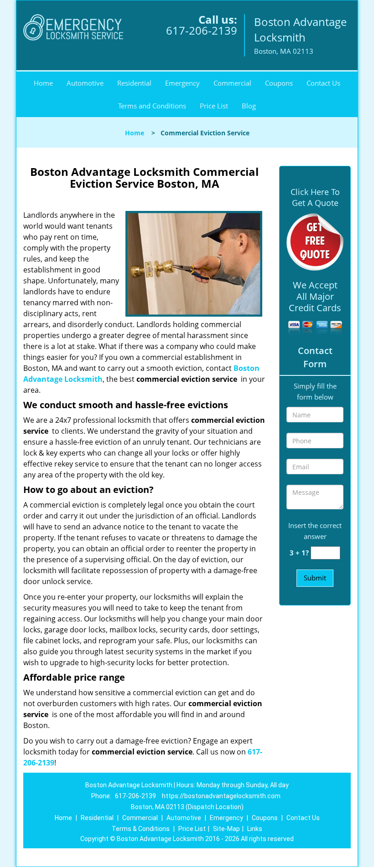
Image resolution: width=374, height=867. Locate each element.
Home (43, 82)
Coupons (279, 82)
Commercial (232, 82)
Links (254, 828)
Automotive (85, 82)
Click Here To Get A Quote (315, 197)
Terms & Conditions (141, 828)
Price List (214, 105)
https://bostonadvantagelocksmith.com (221, 796)
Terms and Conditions (152, 105)
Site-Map (226, 828)
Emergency (182, 82)
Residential (134, 82)
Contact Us (323, 82)
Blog (249, 105)
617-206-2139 (201, 30)
